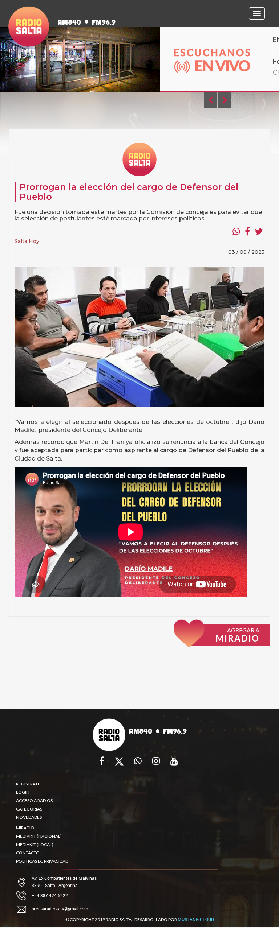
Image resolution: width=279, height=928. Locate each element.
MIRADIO (25, 827)
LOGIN (22, 792)
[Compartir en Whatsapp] (236, 231)
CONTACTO (28, 852)
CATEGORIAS (29, 809)
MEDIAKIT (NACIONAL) (39, 836)
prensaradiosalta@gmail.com (60, 908)
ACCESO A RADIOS (34, 800)
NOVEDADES (29, 817)
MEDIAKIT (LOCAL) (34, 844)
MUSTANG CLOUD (196, 919)
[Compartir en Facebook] (247, 231)
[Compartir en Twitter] (259, 231)
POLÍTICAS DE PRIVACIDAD (42, 861)
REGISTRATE (28, 784)
